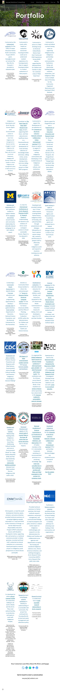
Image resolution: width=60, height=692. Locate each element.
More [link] (52, 2)
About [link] (47, 2)
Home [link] (32, 2)
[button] (58, 2)
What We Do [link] (39, 2)
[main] (30, 15)
